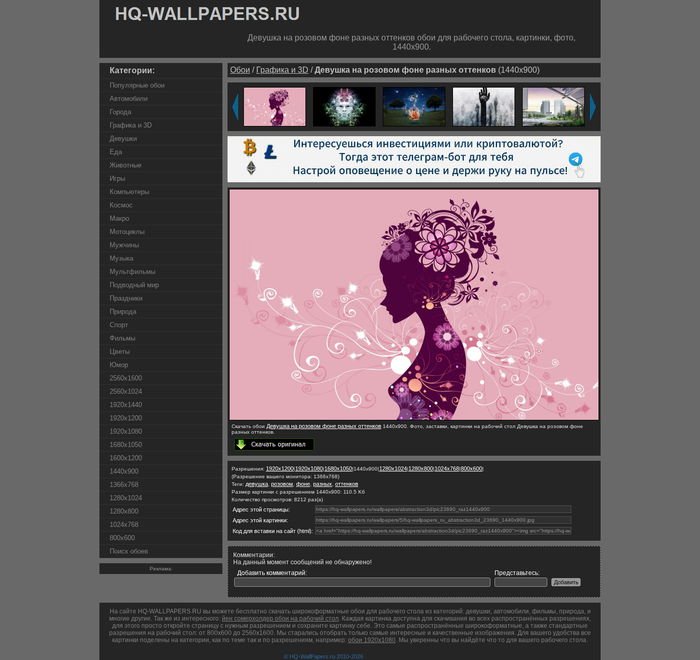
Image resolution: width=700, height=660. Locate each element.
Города (120, 112)
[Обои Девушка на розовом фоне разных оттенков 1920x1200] (275, 106)
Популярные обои (137, 85)
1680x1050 (126, 445)
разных (322, 484)
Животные (125, 165)
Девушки (123, 138)
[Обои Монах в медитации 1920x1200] (414, 106)
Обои (240, 70)
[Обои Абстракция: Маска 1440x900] (344, 106)
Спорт (119, 325)
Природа (123, 311)
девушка (256, 484)
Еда (116, 152)
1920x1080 (126, 431)
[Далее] (592, 107)
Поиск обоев (129, 551)
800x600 (122, 538)
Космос (121, 205)
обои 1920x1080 (372, 640)
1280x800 (124, 511)
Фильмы (122, 338)
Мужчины (124, 245)
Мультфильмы (132, 271)
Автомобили (129, 98)
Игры (117, 178)
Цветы (120, 351)
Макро (119, 218)
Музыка (121, 258)
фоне (303, 484)
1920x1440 (126, 405)
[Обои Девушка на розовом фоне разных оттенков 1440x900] (414, 418)
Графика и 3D (131, 125)
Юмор (119, 365)
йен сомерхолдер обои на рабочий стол (280, 618)
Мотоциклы (127, 232)
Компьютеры (129, 192)
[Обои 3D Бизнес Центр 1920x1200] (553, 106)
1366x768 (124, 484)
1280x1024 (126, 498)
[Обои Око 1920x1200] (484, 106)
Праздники (126, 298)
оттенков (346, 484)
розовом (282, 484)
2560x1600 (126, 378)
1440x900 (124, 471)
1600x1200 (126, 458)
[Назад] (235, 107)
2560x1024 (126, 391)
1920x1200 (126, 418)
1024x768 (124, 524)
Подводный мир (134, 285)
